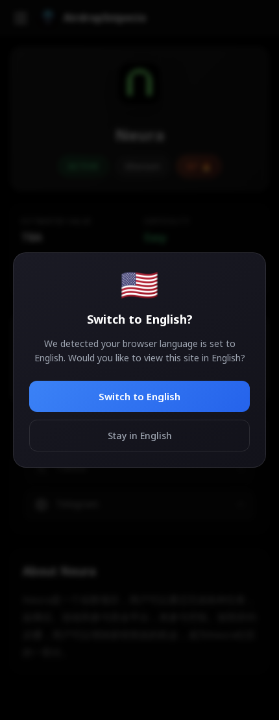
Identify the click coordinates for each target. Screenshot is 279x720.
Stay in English (140, 435)
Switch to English (139, 396)
